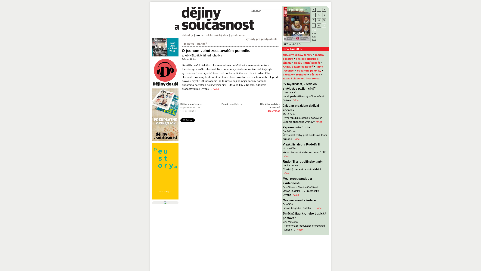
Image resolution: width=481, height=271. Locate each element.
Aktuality (187, 35)
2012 (314, 30)
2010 (314, 37)
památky (288, 74)
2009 (314, 40)
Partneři (202, 43)
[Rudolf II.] (297, 24)
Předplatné (238, 35)
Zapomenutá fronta (296, 127)
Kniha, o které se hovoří (298, 66)
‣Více (295, 100)
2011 (314, 33)
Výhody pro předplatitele (261, 38)
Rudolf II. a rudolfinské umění (303, 161)
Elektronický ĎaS (217, 35)
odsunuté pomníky (309, 70)
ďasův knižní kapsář (307, 62)
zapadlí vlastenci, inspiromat (301, 78)
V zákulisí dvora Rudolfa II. (301, 144)
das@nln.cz (274, 111)
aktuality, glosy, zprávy (298, 54)
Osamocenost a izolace (299, 200)
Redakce (189, 43)
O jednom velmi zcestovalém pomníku (216, 51)
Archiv (200, 35)
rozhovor (302, 74)
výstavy (315, 74)
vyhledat (256, 11)
